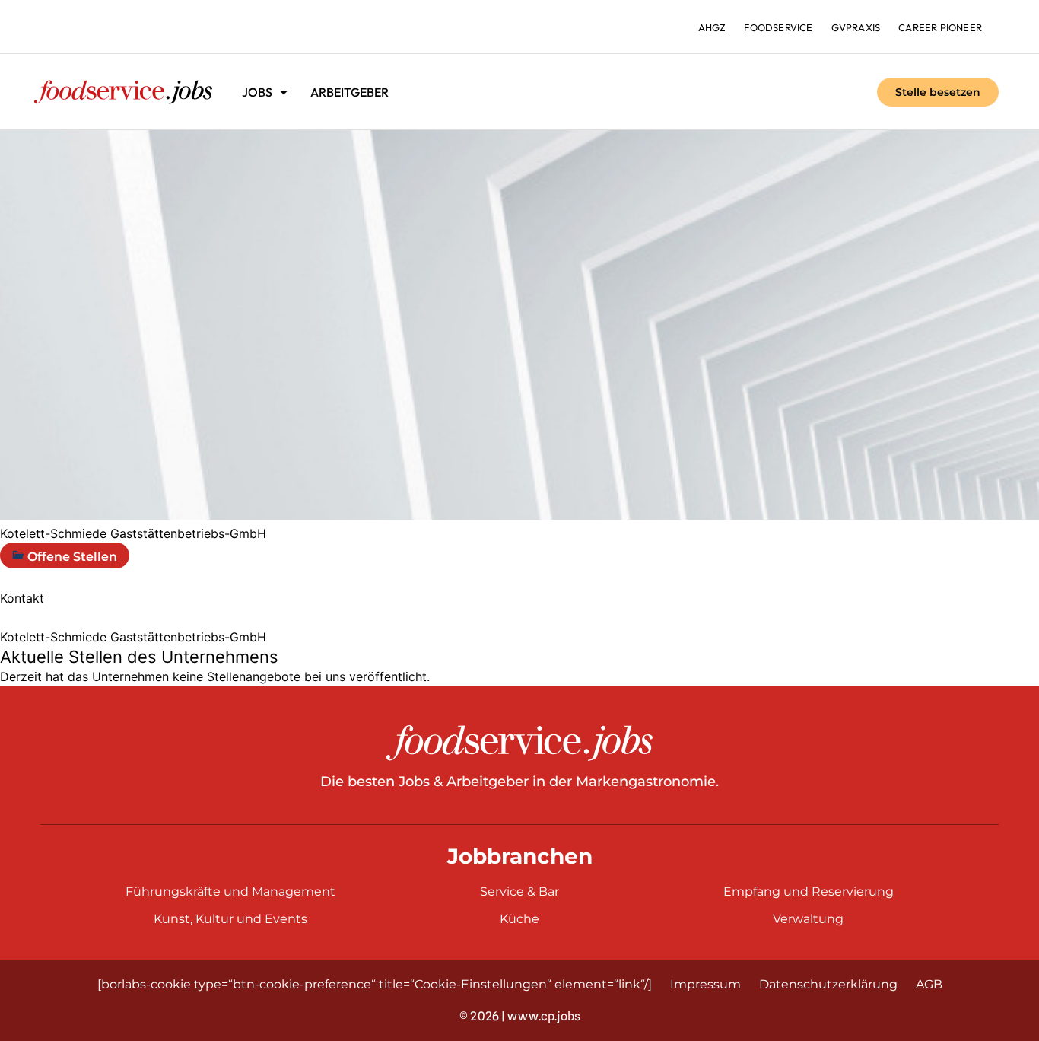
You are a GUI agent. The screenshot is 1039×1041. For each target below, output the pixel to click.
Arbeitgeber (349, 92)
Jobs (257, 92)
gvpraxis (856, 27)
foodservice (778, 27)
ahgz (712, 27)
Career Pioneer (940, 27)
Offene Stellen (70, 556)
